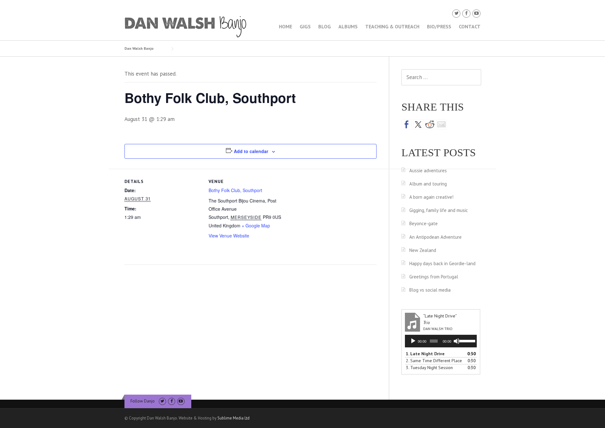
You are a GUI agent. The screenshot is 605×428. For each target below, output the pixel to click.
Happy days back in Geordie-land (442, 263)
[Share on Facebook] (406, 124)
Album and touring (428, 184)
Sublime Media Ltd (233, 418)
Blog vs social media (430, 290)
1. (425, 354)
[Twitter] (456, 13)
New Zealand (422, 250)
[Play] (413, 341)
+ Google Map (256, 225)
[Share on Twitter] (418, 124)
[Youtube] (476, 13)
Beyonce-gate (423, 223)
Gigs (305, 26)
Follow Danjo (142, 401)
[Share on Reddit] (430, 124)
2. (434, 360)
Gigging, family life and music (438, 210)
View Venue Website (229, 235)
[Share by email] (441, 124)
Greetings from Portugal (433, 277)
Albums (348, 26)
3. (429, 367)
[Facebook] (466, 13)
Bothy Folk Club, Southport (235, 190)
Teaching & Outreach (392, 26)
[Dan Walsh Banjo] (185, 26)
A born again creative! (431, 197)
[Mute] (456, 341)
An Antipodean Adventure (435, 237)
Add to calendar (251, 151)
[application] (441, 341)
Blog (324, 26)
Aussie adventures (428, 171)
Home (285, 26)
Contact (470, 26)
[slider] (466, 340)
